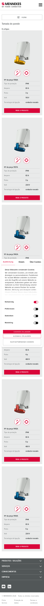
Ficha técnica (4, 602)
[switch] (36, 309)
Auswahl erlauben (22, 336)
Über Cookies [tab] (35, 262)
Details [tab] (21, 262)
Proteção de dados (18, 602)
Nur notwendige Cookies (22, 342)
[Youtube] (3, 586)
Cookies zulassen (22, 332)
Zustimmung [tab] (8, 262)
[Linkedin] (9, 586)
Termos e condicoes (34, 602)
